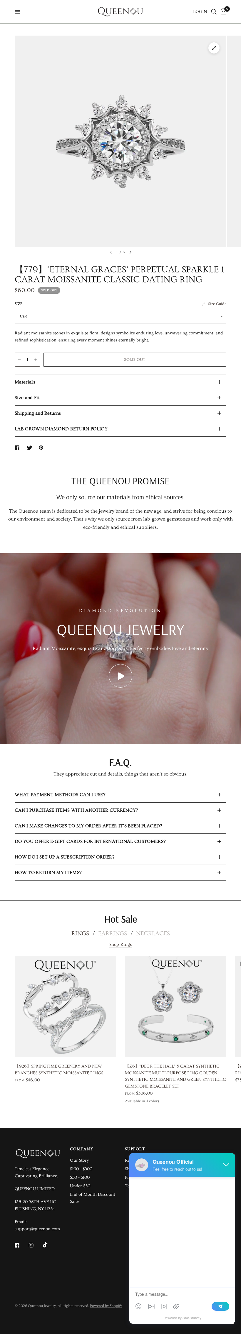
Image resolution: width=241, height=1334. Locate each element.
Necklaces (153, 933)
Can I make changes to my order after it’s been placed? (88, 825)
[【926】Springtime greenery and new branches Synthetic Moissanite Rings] (65, 1006)
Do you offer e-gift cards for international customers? (90, 841)
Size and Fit (27, 397)
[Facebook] (21, 1245)
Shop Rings (120, 944)
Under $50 (80, 1185)
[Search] (214, 12)
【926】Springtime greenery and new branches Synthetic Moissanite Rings (59, 1069)
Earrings (112, 933)
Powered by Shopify (106, 1306)
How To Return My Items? (48, 872)
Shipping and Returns (38, 413)
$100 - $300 (81, 1168)
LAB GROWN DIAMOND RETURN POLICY (61, 428)
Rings (80, 933)
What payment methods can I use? (60, 794)
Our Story (79, 1160)
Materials (25, 382)
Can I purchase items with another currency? (76, 810)
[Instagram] (35, 1245)
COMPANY (82, 1149)
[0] (222, 12)
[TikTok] (49, 1244)
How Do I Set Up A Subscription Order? (64, 857)
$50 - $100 (80, 1177)
